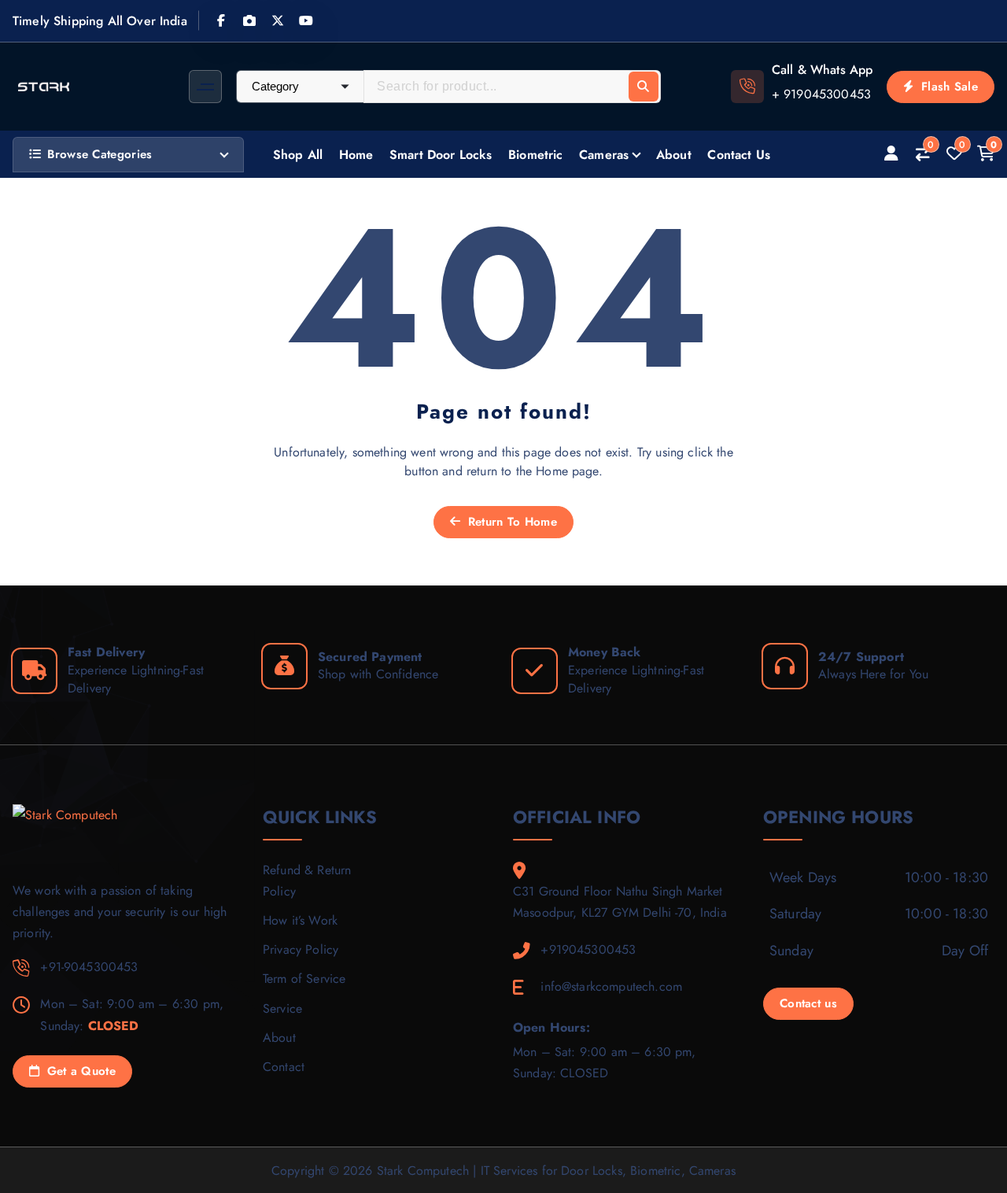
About (674, 155)
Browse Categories (99, 154)
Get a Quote (79, 1071)
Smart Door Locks (440, 155)
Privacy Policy (300, 949)
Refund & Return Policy (307, 880)
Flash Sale (947, 86)
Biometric (535, 155)
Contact (283, 1067)
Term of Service (304, 979)
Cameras (604, 155)
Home (356, 155)
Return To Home (510, 521)
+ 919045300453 (821, 94)
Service (282, 1008)
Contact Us (738, 155)
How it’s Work (300, 920)
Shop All (298, 155)
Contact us (808, 1003)
